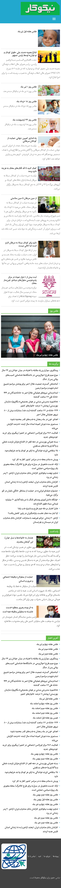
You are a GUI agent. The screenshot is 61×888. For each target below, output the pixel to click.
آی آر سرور (48, 883)
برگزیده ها (53, 364)
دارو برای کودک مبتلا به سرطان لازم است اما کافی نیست (21, 244)
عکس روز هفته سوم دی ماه (46, 818)
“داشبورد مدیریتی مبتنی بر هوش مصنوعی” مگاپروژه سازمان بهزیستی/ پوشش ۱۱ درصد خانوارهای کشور (31, 404)
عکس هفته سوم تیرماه (48, 649)
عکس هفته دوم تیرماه (48, 654)
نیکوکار (43, 878)
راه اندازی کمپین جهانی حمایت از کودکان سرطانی (22, 139)
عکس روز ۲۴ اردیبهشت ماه (25, 120)
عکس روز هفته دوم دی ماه (46, 823)
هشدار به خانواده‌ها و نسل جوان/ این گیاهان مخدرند (18, 540)
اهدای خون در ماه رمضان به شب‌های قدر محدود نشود (34, 419)
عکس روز (54, 311)
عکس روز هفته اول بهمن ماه (46, 800)
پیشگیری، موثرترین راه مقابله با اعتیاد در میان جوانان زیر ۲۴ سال (30, 370)
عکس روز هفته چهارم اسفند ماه (44, 704)
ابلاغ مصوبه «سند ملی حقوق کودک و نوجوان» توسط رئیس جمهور (20, 54)
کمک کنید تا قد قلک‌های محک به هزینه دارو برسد (19, 169)
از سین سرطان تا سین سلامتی (24, 198)
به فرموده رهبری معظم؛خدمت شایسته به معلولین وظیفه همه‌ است (18, 610)
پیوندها (56, 856)
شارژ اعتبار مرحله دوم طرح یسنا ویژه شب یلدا (38, 509)
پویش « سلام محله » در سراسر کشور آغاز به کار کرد (35, 460)
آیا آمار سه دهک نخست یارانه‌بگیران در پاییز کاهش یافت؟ (33, 513)
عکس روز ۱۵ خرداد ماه (27, 101)
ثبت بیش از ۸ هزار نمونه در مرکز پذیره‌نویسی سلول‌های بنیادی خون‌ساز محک (20, 280)
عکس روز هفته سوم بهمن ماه (45, 759)
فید (39, 856)
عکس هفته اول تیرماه (27, 32)
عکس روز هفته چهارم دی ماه (45, 804)
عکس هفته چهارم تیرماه (47, 355)
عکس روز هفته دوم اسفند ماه (45, 713)
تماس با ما (31, 856)
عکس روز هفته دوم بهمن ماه (45, 795)
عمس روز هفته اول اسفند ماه (45, 718)
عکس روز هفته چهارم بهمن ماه (44, 754)
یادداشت (54, 531)
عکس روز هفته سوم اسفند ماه (45, 708)
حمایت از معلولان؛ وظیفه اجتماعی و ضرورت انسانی (18, 579)
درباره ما (47, 856)
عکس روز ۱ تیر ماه (29, 87)
